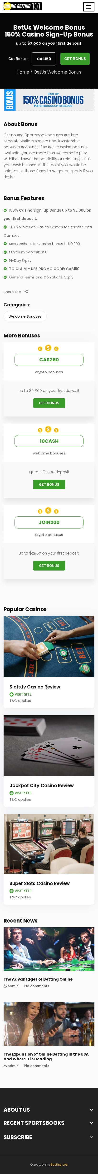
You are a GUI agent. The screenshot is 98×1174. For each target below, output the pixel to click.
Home (23, 72)
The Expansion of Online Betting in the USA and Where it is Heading (46, 1056)
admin (13, 986)
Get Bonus (75, 59)
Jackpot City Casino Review (42, 785)
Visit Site (23, 694)
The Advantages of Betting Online (38, 979)
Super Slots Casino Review (40, 883)
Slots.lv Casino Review (35, 687)
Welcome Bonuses (25, 316)
